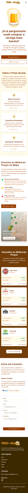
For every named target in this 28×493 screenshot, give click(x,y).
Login (2, 467)
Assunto (5, 410)
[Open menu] (26, 2)
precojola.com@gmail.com (10, 474)
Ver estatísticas (13, 129)
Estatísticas (4, 459)
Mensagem (6, 416)
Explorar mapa (13, 108)
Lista (2, 457)
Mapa (2, 464)
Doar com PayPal (14, 390)
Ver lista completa (13, 351)
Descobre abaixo (13, 57)
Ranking (3, 462)
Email (4, 404)
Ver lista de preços (6, 283)
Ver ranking (13, 149)
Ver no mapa (15, 62)
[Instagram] (2, 480)
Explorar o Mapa (9, 206)
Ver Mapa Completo (9, 238)
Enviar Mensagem (12, 428)
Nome (4, 398)
